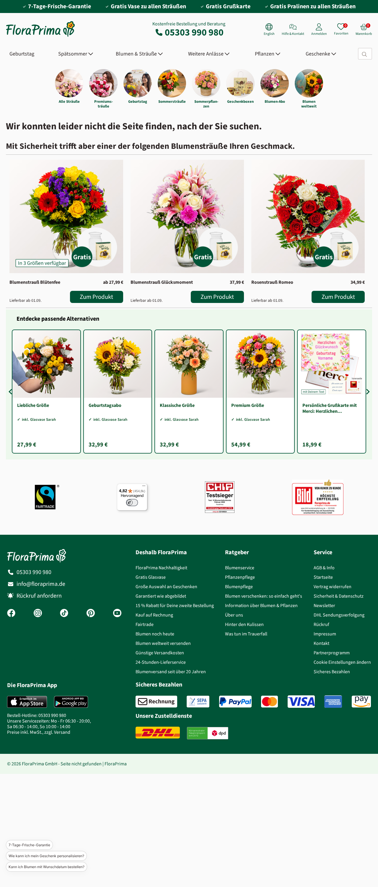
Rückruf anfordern (39, 596)
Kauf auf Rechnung (154, 615)
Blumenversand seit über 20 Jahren (171, 671)
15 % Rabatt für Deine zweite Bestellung (175, 605)
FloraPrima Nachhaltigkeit (161, 568)
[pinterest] (91, 613)
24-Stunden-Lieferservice (161, 662)
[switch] (132, 502)
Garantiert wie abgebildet (161, 596)
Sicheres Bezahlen (332, 671)
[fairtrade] (47, 497)
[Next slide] (367, 391)
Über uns (234, 615)
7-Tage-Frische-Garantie (29, 845)
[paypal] (235, 701)
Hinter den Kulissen (244, 624)
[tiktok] (64, 613)
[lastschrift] (198, 701)
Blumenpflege (239, 586)
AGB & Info (324, 568)
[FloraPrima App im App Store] (27, 702)
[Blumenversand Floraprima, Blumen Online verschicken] (40, 36)
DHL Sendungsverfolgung (339, 615)
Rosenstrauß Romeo (272, 282)
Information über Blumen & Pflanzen (261, 605)
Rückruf (321, 624)
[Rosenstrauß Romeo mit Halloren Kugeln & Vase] (308, 216)
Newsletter (324, 605)
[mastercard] (269, 701)
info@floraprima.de (41, 584)
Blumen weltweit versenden (163, 643)
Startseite (323, 577)
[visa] (301, 701)
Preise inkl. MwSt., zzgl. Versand (38, 732)
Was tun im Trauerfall (246, 634)
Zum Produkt (96, 297)
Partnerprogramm (332, 653)
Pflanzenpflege (240, 577)
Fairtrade (145, 624)
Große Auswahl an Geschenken (166, 586)
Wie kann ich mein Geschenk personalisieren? (46, 856)
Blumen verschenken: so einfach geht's (263, 596)
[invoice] (156, 701)
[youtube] (117, 613)
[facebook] (11, 613)
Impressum (325, 634)
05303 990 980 (194, 32)
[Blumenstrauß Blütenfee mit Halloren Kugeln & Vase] (66, 216)
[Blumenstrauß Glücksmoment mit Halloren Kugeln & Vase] (187, 216)
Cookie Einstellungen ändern (342, 662)
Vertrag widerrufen (332, 586)
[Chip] (219, 497)
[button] (28, 828)
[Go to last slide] (11, 391)
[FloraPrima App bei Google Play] (71, 702)
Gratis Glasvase (151, 577)
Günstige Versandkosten (160, 653)
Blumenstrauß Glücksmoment (162, 282)
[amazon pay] (361, 701)
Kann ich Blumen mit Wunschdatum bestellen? (46, 867)
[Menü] (143, 487)
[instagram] (38, 613)
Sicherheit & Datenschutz (339, 596)
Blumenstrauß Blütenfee (34, 282)
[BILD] (317, 497)
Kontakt (321, 643)
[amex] (333, 701)
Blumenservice (239, 568)
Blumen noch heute (155, 634)
